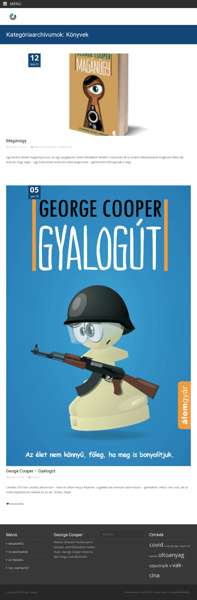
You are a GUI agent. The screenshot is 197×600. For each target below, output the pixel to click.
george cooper (178, 546)
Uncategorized (64, 147)
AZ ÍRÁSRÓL (16, 560)
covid (156, 545)
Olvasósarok (49, 147)
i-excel (164, 592)
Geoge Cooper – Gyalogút (30, 471)
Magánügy (16, 140)
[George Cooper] (10, 15)
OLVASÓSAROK (18, 552)
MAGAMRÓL (16, 543)
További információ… (21, 169)
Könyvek (38, 147)
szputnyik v (160, 565)
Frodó (167, 546)
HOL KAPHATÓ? (18, 568)
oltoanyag (171, 555)
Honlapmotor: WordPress (138, 592)
